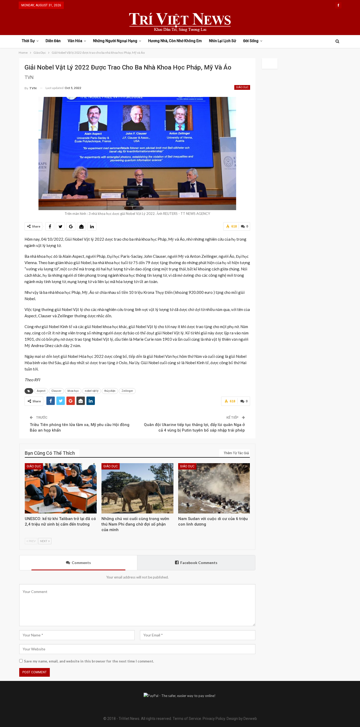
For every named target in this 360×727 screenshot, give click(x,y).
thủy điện (109, 390)
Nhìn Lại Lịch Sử (222, 41)
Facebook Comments (198, 562)
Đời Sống (251, 41)
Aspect (41, 390)
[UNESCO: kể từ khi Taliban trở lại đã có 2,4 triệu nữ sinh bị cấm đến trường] (61, 488)
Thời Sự (28, 41)
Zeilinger (127, 390)
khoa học (73, 390)
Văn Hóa (75, 41)
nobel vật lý (91, 390)
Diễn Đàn (53, 41)
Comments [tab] (81, 562)
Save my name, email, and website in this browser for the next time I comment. (89, 661)
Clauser (56, 390)
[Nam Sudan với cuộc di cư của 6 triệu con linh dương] (214, 488)
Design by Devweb (241, 718)
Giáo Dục (242, 87)
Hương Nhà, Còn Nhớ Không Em (175, 41)
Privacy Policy (214, 718)
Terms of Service (187, 718)
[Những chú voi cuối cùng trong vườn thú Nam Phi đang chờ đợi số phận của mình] (137, 488)
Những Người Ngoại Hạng (115, 41)
